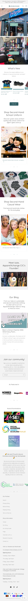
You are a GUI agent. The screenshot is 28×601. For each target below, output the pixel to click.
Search (4, 500)
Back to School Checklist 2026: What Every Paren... (13, 331)
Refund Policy (6, 506)
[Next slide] (15, 61)
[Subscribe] (23, 375)
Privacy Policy (6, 503)
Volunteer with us (7, 535)
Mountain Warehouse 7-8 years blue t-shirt (6, 92)
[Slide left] (10, 100)
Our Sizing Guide (7, 528)
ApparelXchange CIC (12, 598)
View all (14, 104)
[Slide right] (17, 100)
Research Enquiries (7, 538)
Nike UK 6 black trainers (18, 91)
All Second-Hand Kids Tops (11, 247)
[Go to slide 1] (12, 62)
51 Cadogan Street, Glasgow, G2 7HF (12, 549)
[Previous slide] (12, 61)
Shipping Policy (6, 509)
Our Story (5, 525)
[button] (1, 6)
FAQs (4, 531)
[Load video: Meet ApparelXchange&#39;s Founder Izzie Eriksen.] (14, 279)
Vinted (4, 522)
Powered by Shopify (19, 598)
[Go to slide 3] (15, 62)
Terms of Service (7, 513)
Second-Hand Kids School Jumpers (13, 160)
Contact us (5, 541)
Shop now (14, 24)
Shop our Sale (14, 192)
